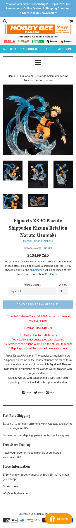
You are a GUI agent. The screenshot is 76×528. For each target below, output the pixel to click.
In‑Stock (9, 49)
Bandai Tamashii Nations (38, 240)
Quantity (63, 284)
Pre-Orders (51, 274)
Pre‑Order (28, 49)
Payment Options (32, 285)
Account (65, 49)
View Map (10, 479)
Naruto (48, 247)
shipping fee (37, 269)
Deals (46, 49)
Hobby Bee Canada (47, 514)
